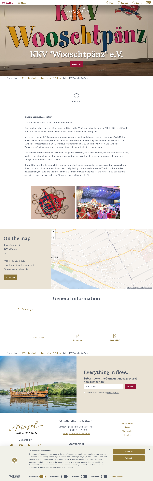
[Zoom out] (53, 234)
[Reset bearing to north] (53, 238)
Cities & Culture (54, 78)
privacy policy (112, 392)
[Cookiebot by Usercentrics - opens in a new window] (14, 476)
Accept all (129, 451)
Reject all (128, 458)
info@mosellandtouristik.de (76, 433)
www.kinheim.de (20, 269)
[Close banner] (149, 449)
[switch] (64, 476)
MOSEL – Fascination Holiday (32, 78)
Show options (117, 477)
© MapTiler (130, 288)
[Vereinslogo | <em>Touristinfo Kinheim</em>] (53, 202)
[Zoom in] (53, 231)
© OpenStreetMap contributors (143, 288)
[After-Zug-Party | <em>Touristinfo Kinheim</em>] (98, 202)
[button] (7, 2)
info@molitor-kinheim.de (23, 265)
